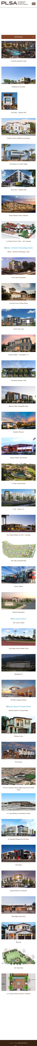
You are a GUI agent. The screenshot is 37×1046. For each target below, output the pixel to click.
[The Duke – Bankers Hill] (18, 101)
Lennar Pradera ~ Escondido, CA (18, 355)
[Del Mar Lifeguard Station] (18, 689)
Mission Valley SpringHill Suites (18, 406)
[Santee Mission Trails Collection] (18, 204)
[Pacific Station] (18, 575)
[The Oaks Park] (18, 957)
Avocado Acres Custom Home (18, 303)
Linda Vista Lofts (18, 329)
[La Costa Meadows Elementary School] (18, 802)
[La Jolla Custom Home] (18, 472)
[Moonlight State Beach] (18, 905)
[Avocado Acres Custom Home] (18, 292)
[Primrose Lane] (18, 725)
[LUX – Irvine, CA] (18, 498)
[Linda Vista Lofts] (18, 318)
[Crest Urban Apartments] (18, 266)
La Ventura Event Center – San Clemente (18, 241)
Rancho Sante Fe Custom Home (18, 710)
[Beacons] (18, 931)
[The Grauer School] (18, 619)
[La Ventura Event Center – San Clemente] (18, 230)
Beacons (18, 942)
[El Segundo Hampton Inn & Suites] (18, 828)
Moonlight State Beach (18, 916)
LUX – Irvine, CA (18, 509)
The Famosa (18, 762)
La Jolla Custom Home (18, 483)
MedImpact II (18, 674)
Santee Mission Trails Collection (18, 215)
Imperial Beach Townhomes (18, 890)
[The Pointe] (18, 854)
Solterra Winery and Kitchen (18, 457)
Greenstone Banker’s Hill (18, 380)
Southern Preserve (18, 432)
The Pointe (18, 865)
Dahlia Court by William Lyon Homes (18, 138)
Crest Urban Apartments (18, 277)
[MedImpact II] (18, 663)
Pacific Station (18, 586)
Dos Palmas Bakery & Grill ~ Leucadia (18, 535)
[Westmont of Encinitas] (18, 78)
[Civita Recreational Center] (18, 52)
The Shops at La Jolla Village (18, 164)
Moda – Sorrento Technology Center (18, 252)
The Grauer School (18, 622)
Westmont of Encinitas (18, 87)
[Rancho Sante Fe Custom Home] (18, 707)
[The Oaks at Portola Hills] (18, 550)
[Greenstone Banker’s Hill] (18, 369)
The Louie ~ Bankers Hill (18, 190)
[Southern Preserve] (18, 421)
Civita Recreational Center (18, 61)
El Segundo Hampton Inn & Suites (18, 839)
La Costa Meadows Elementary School (18, 813)
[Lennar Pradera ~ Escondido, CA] (18, 344)
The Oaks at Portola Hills (18, 560)
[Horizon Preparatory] (18, 601)
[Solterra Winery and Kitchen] (18, 447)
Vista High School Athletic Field (18, 648)
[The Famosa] (18, 751)
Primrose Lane (18, 736)
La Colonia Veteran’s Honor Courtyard (18, 993)
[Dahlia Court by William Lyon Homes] (18, 127)
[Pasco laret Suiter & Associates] (14, 3)
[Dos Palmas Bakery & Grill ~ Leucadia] (18, 524)
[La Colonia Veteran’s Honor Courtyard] (18, 982)
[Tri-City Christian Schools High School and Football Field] (18, 777)
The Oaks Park (18, 968)
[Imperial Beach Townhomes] (18, 879)
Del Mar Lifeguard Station (18, 700)
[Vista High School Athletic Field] (18, 637)
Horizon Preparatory (18, 612)
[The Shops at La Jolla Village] (18, 155)
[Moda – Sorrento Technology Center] (18, 248)
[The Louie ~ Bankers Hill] (18, 179)
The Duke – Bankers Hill (18, 112)
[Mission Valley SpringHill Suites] (18, 395)
